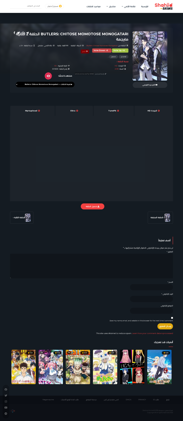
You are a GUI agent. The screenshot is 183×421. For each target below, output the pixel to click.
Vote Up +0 (119, 50)
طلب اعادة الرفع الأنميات (70, 400)
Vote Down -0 (101, 50)
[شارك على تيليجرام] (27, 33)
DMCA (128, 400)
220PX (12, 411)
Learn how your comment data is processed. (134, 333)
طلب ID (156, 400)
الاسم (170, 282)
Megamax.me (48, 400)
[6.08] (105, 367)
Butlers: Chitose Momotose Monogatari (102, 46)
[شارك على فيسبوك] (14, 33)
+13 (55, 66)
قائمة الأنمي (129, 6)
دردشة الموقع (91, 400)
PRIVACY (142, 400)
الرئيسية (144, 6)
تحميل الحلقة (92, 206)
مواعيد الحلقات (93, 6)
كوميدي (123, 56)
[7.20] (23, 367)
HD (116, 66)
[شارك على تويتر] (19, 33)
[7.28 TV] (51, 367)
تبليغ (84, 51)
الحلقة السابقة (157, 217)
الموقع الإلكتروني (167, 306)
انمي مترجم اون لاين (111, 400)
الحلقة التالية (19, 217)
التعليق (170, 252)
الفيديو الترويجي (149, 85)
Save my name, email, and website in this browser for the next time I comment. (141, 321)
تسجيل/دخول (53, 6)
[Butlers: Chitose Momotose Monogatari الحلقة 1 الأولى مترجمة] (167, 218)
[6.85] (159, 367)
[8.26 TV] (78, 367)
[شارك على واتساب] (23, 33)
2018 (116, 69)
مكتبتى (112, 6)
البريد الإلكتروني (167, 294)
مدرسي (113, 56)
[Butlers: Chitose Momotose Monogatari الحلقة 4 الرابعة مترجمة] (28, 218)
